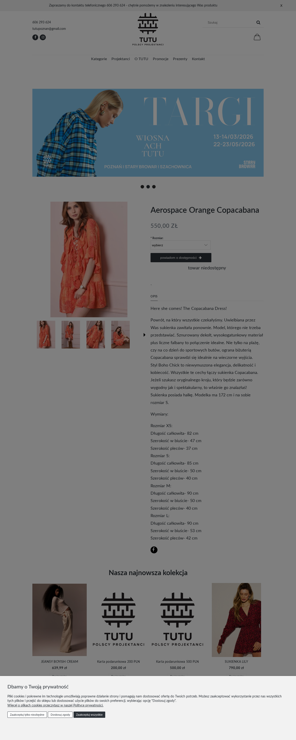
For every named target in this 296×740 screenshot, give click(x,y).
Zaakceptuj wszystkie (89, 714)
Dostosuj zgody (60, 714)
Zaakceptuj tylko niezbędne (27, 714)
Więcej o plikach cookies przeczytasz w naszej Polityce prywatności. (55, 705)
